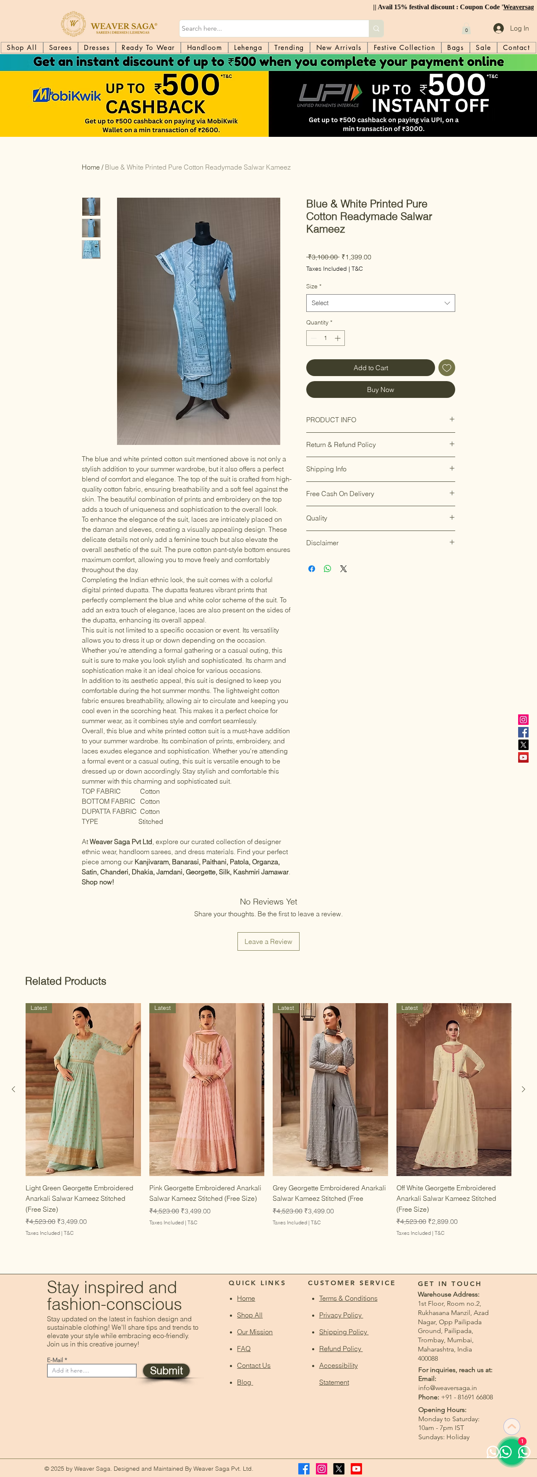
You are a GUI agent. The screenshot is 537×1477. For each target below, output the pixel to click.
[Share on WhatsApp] (328, 569)
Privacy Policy (341, 1315)
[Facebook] (523, 732)
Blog (245, 1382)
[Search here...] (376, 28)
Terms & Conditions (348, 1298)
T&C (357, 268)
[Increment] (338, 338)
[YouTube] (523, 757)
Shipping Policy (344, 1332)
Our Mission (255, 1332)
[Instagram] (523, 719)
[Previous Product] (13, 1089)
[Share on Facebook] (312, 569)
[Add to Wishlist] (446, 367)
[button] (466, 28)
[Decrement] (313, 338)
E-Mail (55, 1360)
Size (313, 286)
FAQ (243, 1348)
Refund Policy (341, 1348)
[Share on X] (344, 569)
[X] (523, 745)
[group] (268, 1131)
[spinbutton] (325, 338)
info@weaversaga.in (447, 1388)
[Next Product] (524, 1089)
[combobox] (380, 303)
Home (91, 167)
